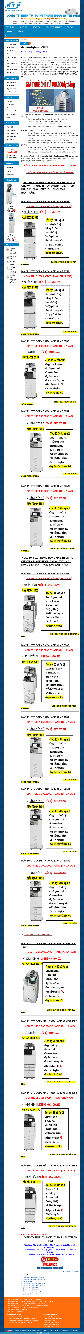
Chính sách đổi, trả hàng (51, 1326)
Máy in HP (10, 127)
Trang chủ (10, 27)
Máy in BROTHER (12, 133)
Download (10, 167)
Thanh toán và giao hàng (51, 1324)
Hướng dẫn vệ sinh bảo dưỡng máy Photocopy (22, 1318)
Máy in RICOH (11, 136)
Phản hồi (76, 1271)
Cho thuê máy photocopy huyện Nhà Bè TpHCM (13, 279)
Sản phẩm (36, 27)
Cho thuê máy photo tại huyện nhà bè (34, 1283)
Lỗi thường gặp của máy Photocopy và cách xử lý (23, 1320)
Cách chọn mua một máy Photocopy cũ (20, 1322)
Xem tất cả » (27, 1295)
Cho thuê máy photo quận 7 (31, 1287)
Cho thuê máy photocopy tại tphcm (33, 1291)
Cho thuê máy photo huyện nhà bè (33, 1285)
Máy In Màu (10, 140)
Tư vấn (70, 27)
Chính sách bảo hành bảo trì (52, 1322)
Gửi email (67, 1271)
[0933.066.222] (7, 155)
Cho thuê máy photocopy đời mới (33, 1289)
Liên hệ (20, 31)
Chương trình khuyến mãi (51, 1317)
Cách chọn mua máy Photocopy (17, 1317)
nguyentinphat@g (16, 1309)
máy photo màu (27, 1281)
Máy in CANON (11, 130)
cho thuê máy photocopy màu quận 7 (34, 1279)
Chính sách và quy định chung (53, 1318)
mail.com (24, 1309)
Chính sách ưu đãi (49, 1320)
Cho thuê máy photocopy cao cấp (33, 1293)
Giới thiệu (23, 27)
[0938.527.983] (7, 158)
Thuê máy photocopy (54, 27)
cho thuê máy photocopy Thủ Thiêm (33, 1277)
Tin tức (9, 31)
